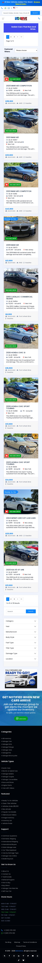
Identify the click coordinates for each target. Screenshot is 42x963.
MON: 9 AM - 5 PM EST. (9, 904)
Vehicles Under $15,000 (10, 806)
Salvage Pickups (8, 747)
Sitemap (17, 942)
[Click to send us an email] (9, 8)
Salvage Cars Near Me (10, 888)
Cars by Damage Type (10, 853)
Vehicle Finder (7, 823)
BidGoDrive (19, 951)
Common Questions (9, 836)
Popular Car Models (9, 812)
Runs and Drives (8, 782)
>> (21, 37)
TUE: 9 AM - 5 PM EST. (8, 906)
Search (35, 13)
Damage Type (11, 653)
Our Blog (8, 942)
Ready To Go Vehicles (10, 801)
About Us (5, 871)
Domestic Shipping (9, 839)
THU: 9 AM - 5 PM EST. (8, 912)
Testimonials (7, 877)
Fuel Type (10, 642)
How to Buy (6, 883)
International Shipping (10, 842)
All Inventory (6, 738)
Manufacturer (11, 632)
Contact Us (6, 874)
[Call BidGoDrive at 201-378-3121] (2, 8)
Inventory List (7, 821)
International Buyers (9, 844)
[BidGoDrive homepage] (21, 19)
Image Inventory (8, 818)
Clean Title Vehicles (9, 803)
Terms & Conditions (30, 942)
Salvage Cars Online (9, 856)
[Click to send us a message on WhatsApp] (5, 8)
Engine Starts (7, 785)
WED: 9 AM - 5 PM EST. (9, 909)
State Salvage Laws (9, 847)
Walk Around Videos (9, 815)
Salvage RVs (6, 753)
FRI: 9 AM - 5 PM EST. (8, 915)
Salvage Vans (7, 750)
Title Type (10, 648)
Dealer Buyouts (7, 859)
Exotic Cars (6, 768)
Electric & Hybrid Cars (10, 771)
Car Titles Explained (9, 850)
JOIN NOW (22, 719)
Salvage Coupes (8, 777)
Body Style (10, 637)
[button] (4, 956)
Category (9, 621)
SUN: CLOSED (5, 921)
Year (7, 626)
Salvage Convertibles (9, 780)
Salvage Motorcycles (9, 756)
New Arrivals (6, 809)
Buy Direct (6, 885)
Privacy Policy (21, 946)
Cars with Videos (8, 788)
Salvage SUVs (7, 744)
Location (9, 659)
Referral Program (8, 880)
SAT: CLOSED (5, 918)
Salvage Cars (7, 741)
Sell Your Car (6, 891)
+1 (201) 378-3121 (10, 930)
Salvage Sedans (8, 774)
